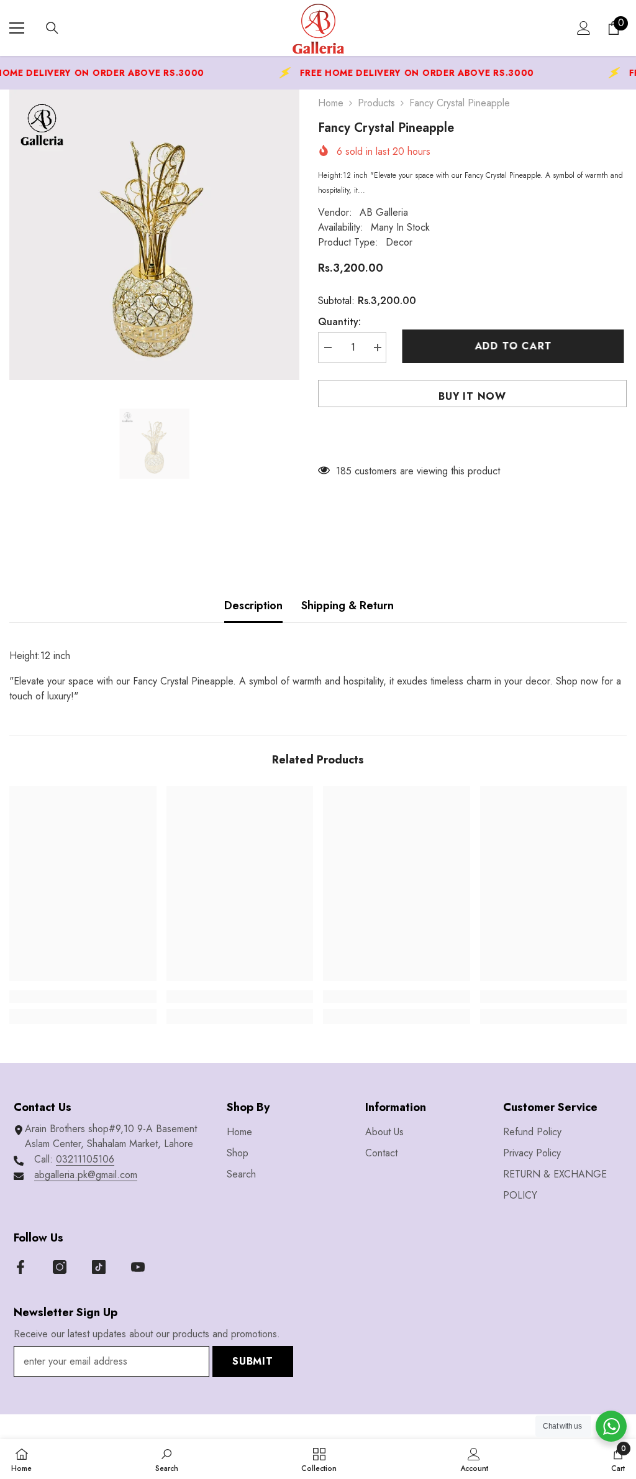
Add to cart (516, 346)
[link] (83, 996)
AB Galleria (384, 212)
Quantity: (339, 322)
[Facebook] (20, 1267)
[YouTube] (138, 1267)
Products (376, 103)
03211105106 (85, 1159)
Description (253, 605)
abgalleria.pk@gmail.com (85, 1175)
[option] (154, 235)
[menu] (16, 28)
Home (330, 103)
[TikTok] (99, 1267)
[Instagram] (60, 1267)
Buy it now (472, 396)
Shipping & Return (347, 605)
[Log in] (584, 28)
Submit (252, 1361)
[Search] (52, 28)
